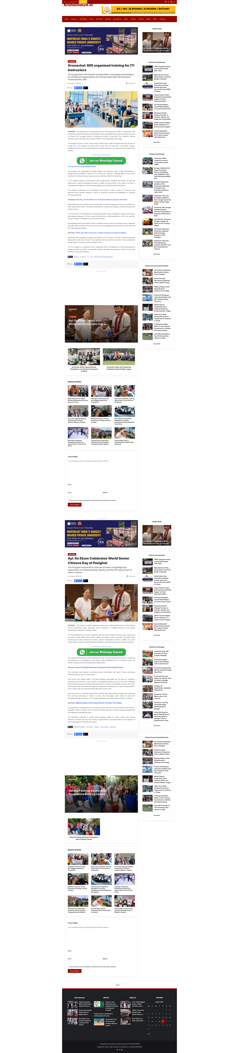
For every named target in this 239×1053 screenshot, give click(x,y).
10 (148, 1017)
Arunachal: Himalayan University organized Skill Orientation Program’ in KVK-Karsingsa (161, 233)
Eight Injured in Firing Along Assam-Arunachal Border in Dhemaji (162, 77)
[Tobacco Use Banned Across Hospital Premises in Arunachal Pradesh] (99, 1004)
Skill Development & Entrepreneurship (103, 256)
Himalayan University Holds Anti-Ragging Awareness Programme (100, 400)
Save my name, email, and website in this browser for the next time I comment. (92, 500)
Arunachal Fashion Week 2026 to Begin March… (85, 1012)
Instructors (83, 256)
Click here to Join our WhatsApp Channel (82, 166)
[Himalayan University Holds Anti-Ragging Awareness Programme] (101, 391)
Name (70, 484)
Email (70, 492)
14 (163, 1017)
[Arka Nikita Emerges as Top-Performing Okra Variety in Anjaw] (147, 336)
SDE (91, 256)
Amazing (162, 19)
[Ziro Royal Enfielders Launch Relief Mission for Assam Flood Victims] (147, 107)
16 (170, 1017)
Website (105, 492)
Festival (133, 19)
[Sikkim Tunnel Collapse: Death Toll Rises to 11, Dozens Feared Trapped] (147, 125)
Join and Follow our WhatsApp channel (101, 155)
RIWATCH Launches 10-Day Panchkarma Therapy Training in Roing (100, 420)
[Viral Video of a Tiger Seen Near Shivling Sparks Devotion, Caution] (125, 1021)
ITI (88, 256)
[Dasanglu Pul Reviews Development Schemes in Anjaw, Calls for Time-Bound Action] (78, 433)
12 (155, 1017)
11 (152, 1017)
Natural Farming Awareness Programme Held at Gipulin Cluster (162, 280)
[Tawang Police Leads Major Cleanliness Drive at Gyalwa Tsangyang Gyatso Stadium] (101, 433)
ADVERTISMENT (101, 26)
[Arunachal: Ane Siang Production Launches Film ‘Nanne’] (72, 1021)
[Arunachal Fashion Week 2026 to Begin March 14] (72, 1012)
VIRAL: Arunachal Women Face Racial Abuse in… (138, 1012)
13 (159, 1017)
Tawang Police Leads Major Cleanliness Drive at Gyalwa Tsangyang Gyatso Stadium (100, 442)
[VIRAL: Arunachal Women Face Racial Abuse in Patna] (125, 1012)
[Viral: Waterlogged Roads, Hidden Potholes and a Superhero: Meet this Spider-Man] (125, 1004)
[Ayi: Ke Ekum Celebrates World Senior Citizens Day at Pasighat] (147, 272)
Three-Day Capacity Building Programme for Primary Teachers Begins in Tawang (77, 420)
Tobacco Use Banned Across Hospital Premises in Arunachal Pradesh (112, 1006)
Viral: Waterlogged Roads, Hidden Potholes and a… (138, 1004)
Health (148, 19)
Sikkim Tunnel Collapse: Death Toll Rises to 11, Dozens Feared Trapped (162, 125)
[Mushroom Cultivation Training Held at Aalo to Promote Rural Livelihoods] (124, 391)
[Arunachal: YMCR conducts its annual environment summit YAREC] (147, 160)
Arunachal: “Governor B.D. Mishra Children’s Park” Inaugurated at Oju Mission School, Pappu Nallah (162, 200)
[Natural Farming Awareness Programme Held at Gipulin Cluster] (147, 280)
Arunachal (83, 19)
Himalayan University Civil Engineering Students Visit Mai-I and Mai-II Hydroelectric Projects (162, 245)
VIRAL (155, 19)
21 (163, 1021)
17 (148, 1021)
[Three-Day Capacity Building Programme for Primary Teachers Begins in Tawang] (78, 411)
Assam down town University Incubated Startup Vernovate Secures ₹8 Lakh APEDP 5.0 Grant (162, 87)
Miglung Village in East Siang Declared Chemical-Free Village (162, 289)
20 (159, 1021)
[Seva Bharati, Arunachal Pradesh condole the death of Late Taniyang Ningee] (147, 221)
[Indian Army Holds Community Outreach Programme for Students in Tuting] (147, 317)
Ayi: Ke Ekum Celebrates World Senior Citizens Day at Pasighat (88, 324)
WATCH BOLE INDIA (101, 271)
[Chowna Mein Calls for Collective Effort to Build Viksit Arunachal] (124, 433)
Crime (91, 19)
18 (152, 1021)
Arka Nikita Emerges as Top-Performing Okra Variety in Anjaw (162, 336)
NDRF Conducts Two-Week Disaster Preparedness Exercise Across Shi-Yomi (78, 400)
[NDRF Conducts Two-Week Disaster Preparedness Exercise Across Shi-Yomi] (78, 391)
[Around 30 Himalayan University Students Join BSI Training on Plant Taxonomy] (147, 297)
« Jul (148, 1034)
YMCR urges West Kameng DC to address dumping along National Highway (101, 233)
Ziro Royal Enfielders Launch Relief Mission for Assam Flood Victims (162, 107)
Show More (157, 142)
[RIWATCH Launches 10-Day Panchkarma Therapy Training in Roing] (101, 411)
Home (67, 19)
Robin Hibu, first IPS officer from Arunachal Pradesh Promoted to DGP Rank (101, 200)
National (108, 19)
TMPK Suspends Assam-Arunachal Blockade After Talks (162, 69)
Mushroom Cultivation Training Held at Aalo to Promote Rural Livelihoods (124, 400)
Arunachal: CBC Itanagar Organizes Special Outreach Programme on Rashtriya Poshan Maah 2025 (162, 212)
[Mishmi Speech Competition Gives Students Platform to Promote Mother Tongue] (147, 307)
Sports (126, 19)
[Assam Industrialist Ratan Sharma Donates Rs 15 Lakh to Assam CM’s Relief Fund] (147, 133)
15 (166, 1017)
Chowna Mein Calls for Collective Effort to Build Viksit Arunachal (124, 442)
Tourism (141, 19)
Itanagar (73, 19)
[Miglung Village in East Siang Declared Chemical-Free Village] (147, 289)
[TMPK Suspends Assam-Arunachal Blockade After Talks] (147, 69)
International (117, 19)
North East (99, 19)
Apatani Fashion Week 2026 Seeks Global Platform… (85, 1004)
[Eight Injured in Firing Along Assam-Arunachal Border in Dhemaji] (147, 77)
